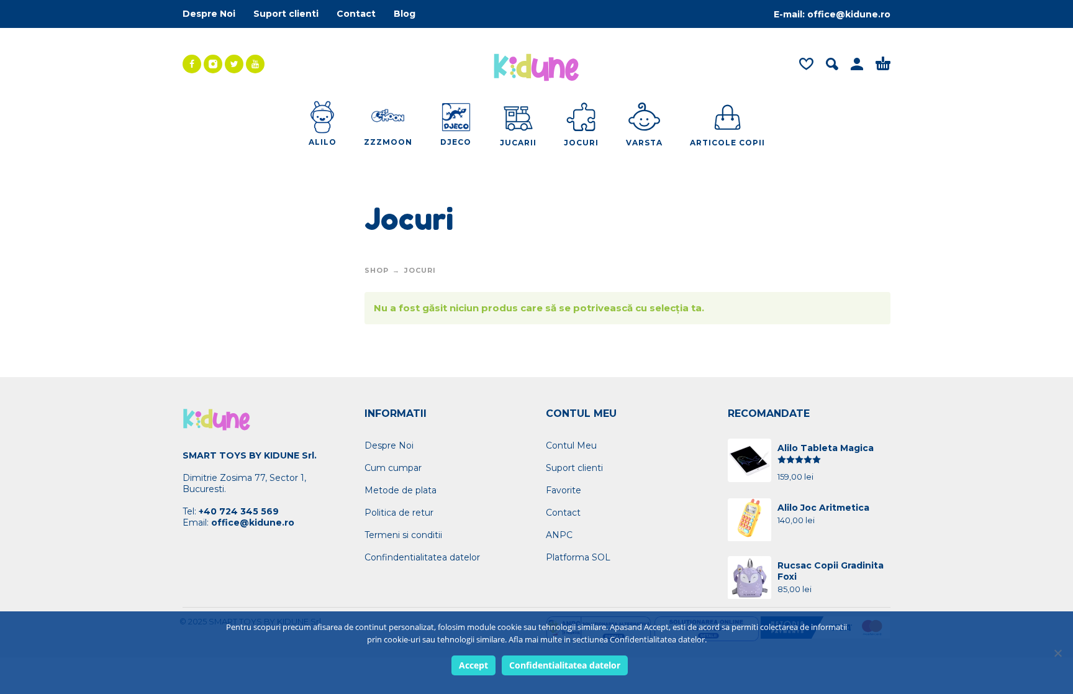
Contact (356, 13)
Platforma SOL (578, 557)
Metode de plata (400, 490)
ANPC (559, 535)
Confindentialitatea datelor (422, 557)
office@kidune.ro (848, 14)
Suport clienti (286, 13)
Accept (473, 665)
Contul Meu (571, 445)
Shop (376, 270)
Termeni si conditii (403, 535)
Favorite (563, 490)
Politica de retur (398, 512)
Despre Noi (209, 13)
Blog (404, 13)
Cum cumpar (393, 467)
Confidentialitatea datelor (564, 665)
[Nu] (1057, 653)
